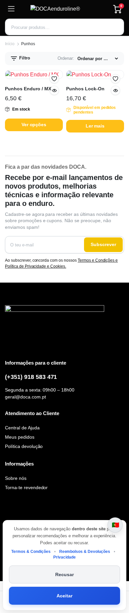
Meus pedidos (19, 437)
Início (10, 44)
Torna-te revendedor (26, 487)
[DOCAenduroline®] (64, 9)
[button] (54, 78)
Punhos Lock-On (85, 88)
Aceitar (64, 595)
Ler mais (95, 126)
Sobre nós (15, 478)
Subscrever (103, 244)
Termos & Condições (30, 551)
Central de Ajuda (22, 427)
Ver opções (34, 124)
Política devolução (24, 446)
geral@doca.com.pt (25, 396)
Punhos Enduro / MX (28, 88)
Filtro (24, 57)
